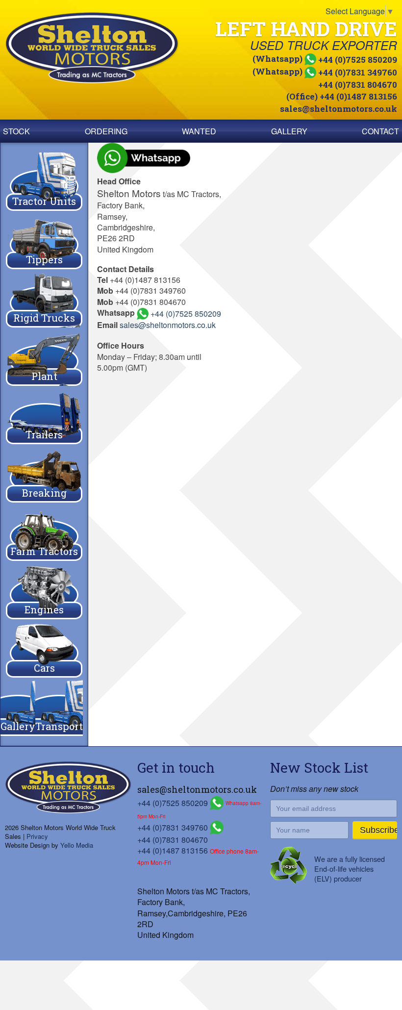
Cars (44, 667)
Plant (44, 376)
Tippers (44, 259)
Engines (44, 609)
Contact (380, 131)
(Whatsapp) (324, 58)
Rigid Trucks (44, 317)
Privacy (37, 836)
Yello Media (76, 845)
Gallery (289, 131)
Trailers (44, 434)
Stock (16, 131)
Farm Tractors (44, 551)
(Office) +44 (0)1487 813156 (341, 96)
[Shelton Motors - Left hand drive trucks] (102, 47)
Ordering (106, 131)
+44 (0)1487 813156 (172, 850)
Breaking (44, 492)
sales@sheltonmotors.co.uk (338, 108)
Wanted (199, 131)
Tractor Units (44, 201)
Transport (59, 726)
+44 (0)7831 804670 (357, 84)
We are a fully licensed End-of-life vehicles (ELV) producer (349, 869)
